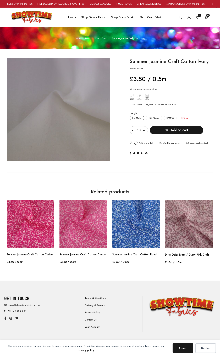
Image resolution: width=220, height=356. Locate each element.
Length (133, 113)
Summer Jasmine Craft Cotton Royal (134, 254)
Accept (183, 348)
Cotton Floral (101, 38)
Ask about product (199, 143)
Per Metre (136, 118)
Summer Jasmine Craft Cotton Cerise (30, 254)
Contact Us (91, 320)
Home (77, 38)
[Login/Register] (189, 17)
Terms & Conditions (95, 298)
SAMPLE (170, 118)
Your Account (92, 327)
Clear (186, 118)
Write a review (136, 68)
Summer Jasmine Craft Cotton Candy (82, 254)
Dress (87, 38)
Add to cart (179, 130)
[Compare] (169, 143)
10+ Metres (154, 118)
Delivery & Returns (95, 305)
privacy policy (86, 350)
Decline (205, 348)
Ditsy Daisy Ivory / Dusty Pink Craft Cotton (189, 255)
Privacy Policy (92, 312)
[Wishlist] (141, 143)
